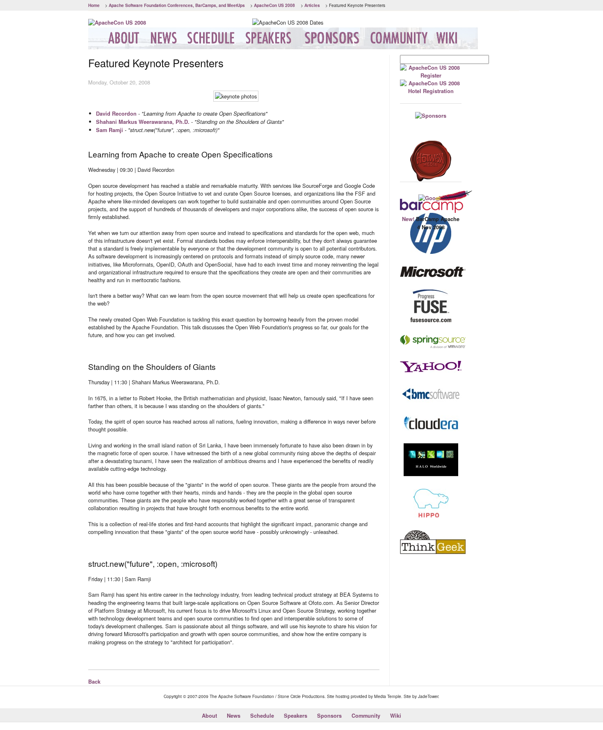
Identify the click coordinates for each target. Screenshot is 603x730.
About (209, 715)
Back (94, 681)
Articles (312, 5)
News (233, 715)
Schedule (262, 715)
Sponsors (329, 715)
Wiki (395, 715)
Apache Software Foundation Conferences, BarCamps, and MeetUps (177, 5)
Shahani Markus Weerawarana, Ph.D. (143, 121)
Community (366, 715)
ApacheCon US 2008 (274, 5)
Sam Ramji (109, 130)
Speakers (295, 715)
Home (94, 5)
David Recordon (116, 113)
